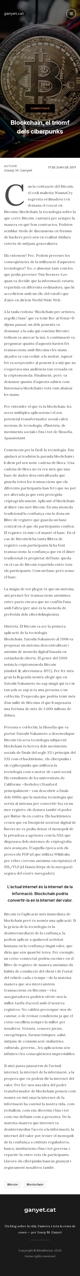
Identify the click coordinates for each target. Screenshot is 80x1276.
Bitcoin (12, 1184)
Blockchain (35, 1184)
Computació (40, 108)
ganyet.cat (14, 13)
